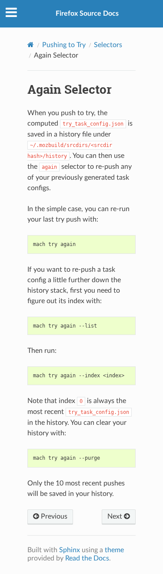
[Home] (30, 44)
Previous (53, 516)
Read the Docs (87, 558)
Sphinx (69, 550)
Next (115, 516)
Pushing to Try (64, 44)
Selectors (108, 44)
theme (114, 550)
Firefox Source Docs (87, 13)
